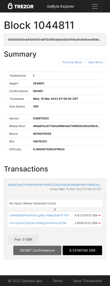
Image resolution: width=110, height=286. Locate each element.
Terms (57, 281)
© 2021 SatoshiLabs (25, 281)
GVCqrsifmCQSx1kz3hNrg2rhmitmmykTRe (37, 223)
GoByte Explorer (60, 6)
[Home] (21, 6)
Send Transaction (87, 281)
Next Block (96, 62)
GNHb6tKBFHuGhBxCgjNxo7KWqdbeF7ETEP (39, 215)
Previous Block (72, 62)
